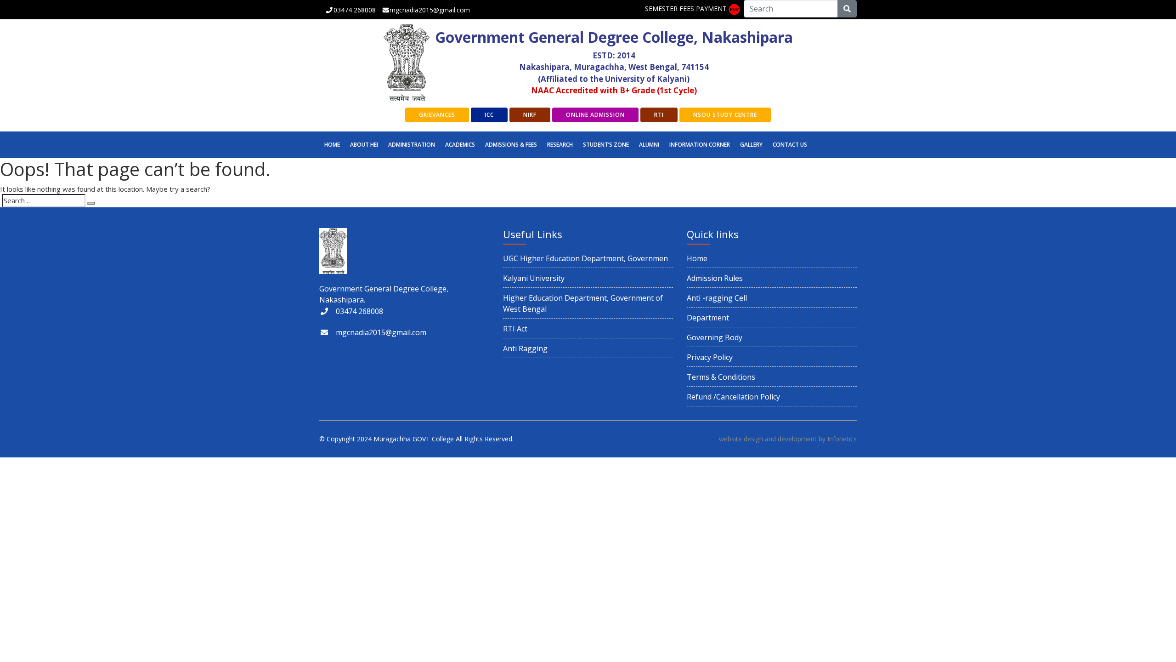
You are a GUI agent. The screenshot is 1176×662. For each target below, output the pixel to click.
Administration (411, 144)
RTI (659, 115)
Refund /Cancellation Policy (733, 397)
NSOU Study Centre (725, 115)
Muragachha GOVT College (413, 438)
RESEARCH (560, 144)
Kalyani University (534, 278)
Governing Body (714, 337)
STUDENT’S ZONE (606, 144)
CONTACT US (790, 144)
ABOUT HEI (364, 144)
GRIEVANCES (437, 115)
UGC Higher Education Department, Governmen (585, 258)
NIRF (530, 115)
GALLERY (751, 144)
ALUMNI (649, 144)
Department (708, 318)
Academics (460, 144)
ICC (489, 115)
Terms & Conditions (721, 377)
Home (332, 144)
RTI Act (515, 329)
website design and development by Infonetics (788, 438)
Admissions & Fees (511, 144)
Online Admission (595, 115)
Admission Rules (715, 278)
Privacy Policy (710, 357)
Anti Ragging (525, 348)
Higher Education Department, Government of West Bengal (583, 303)
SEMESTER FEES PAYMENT (686, 8)
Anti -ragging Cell (717, 298)
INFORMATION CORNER (699, 144)
